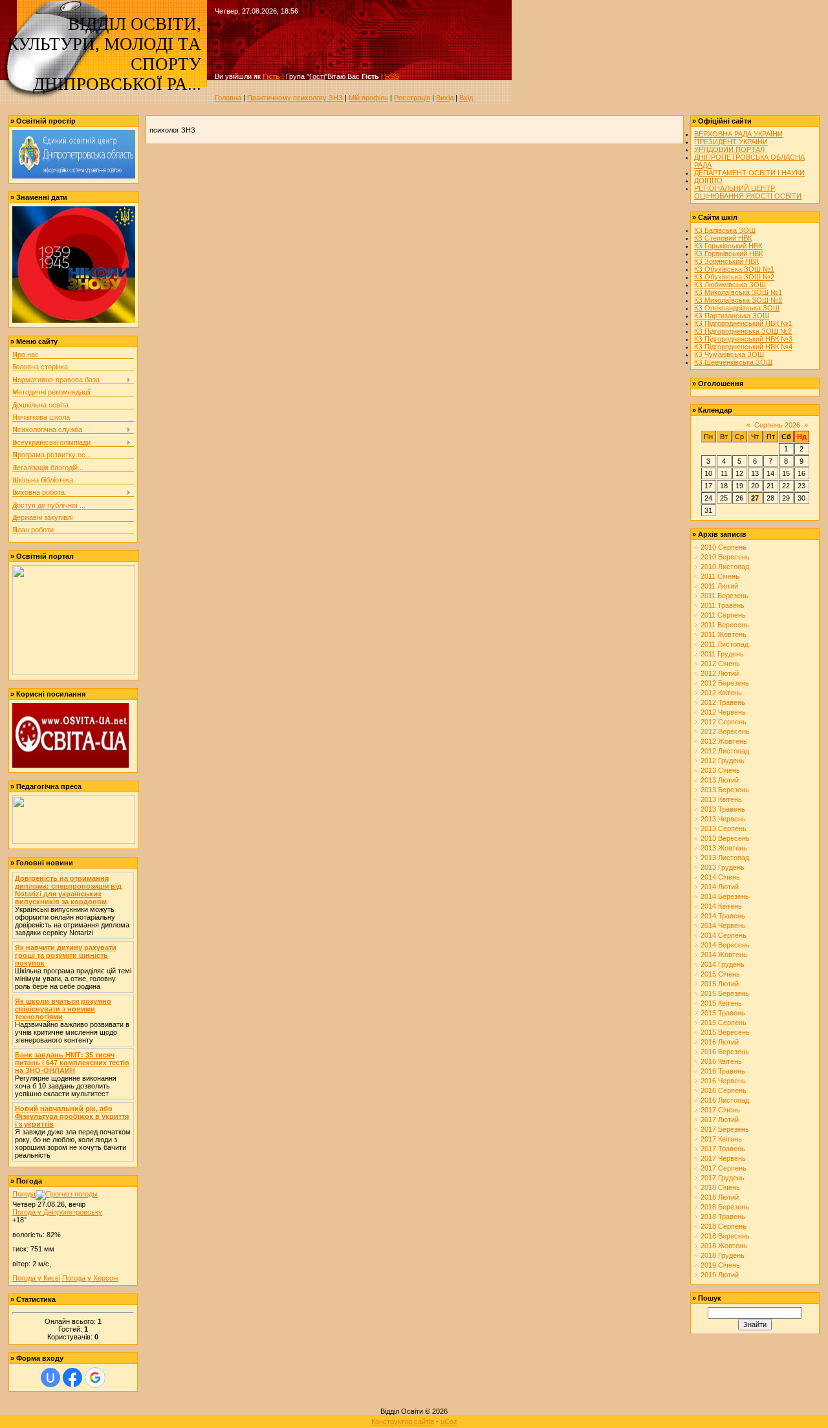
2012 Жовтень (724, 741)
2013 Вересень (725, 838)
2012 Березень (725, 683)
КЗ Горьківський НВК (728, 246)
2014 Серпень (723, 935)
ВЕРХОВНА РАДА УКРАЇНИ (738, 134)
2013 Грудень (723, 867)
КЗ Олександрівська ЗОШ (736, 308)
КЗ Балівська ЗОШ (725, 230)
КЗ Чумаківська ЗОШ (729, 354)
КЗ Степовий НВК (723, 238)
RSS (392, 76)
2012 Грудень (723, 760)
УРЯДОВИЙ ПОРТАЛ (729, 149)
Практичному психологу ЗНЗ (295, 98)
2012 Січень (720, 663)
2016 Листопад (725, 1100)
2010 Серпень (723, 547)
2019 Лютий (720, 1275)
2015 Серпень (723, 1022)
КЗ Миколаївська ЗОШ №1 (738, 292)
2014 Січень (720, 877)
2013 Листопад (725, 857)
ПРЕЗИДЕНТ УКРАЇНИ (731, 142)
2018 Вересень (725, 1236)
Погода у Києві (36, 1278)
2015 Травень (723, 1013)
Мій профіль (368, 98)
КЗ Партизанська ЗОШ (731, 315)
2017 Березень (725, 1129)
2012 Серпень (723, 722)
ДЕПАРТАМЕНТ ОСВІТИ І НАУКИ (749, 173)
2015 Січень (720, 974)
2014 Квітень (721, 906)
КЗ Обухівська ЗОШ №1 (734, 269)
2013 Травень (723, 809)
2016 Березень (725, 1051)
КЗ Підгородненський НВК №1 (743, 323)
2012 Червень (723, 712)
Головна (228, 98)
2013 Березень (725, 790)
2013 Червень (723, 819)
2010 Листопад (725, 566)
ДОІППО (708, 180)
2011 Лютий (719, 586)
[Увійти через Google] (95, 1377)
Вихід (444, 98)
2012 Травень (723, 702)
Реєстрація (412, 98)
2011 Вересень (725, 625)
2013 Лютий (720, 780)
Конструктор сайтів (402, 1421)
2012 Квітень (721, 693)
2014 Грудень (723, 964)
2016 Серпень (723, 1090)
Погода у (57, 1212)
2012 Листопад (725, 751)
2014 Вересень (725, 945)
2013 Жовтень (724, 848)
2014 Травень (723, 916)
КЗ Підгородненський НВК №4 (743, 347)
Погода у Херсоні (90, 1278)
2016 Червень (723, 1081)
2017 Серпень (723, 1168)
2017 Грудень (723, 1178)
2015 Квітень (721, 1003)
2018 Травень (723, 1216)
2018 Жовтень (724, 1246)
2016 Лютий (720, 1042)
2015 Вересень (725, 1032)
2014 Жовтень (724, 954)
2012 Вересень (725, 731)
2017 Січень (720, 1110)
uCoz (449, 1421)
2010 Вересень (725, 557)
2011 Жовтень (723, 634)
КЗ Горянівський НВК (728, 253)
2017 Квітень (721, 1139)
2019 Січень (720, 1265)
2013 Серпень (723, 828)
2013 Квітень (721, 799)
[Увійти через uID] (50, 1377)
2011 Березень (724, 596)
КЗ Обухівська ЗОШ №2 (734, 277)
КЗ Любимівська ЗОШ (730, 284)
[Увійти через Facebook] (72, 1377)
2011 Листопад (724, 644)
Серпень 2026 (777, 425)
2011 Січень (720, 576)
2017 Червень (723, 1158)
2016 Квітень (721, 1061)
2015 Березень (725, 993)
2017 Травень (723, 1148)
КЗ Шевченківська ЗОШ (733, 362)
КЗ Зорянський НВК (726, 261)
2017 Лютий (720, 1119)
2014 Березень (725, 896)
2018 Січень (720, 1187)
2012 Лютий (720, 673)
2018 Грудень (723, 1255)
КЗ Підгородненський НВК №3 (743, 339)
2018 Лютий (720, 1197)
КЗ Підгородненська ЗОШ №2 (743, 331)
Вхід (466, 98)
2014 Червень (723, 925)
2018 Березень (725, 1207)
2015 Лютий (720, 984)
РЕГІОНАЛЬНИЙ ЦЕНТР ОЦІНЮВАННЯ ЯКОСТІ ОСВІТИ (747, 192)
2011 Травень (723, 605)
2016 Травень (723, 1071)
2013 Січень (720, 770)
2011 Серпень (723, 615)
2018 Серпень (723, 1226)
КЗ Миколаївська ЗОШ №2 (738, 300)
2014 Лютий (720, 887)
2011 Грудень (722, 654)
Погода (24, 1194)
